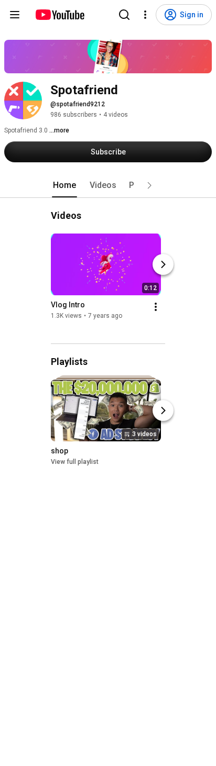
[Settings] (145, 14)
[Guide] (14, 14)
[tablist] (108, 185)
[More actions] (155, 306)
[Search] (124, 14)
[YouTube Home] (59, 14)
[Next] (163, 264)
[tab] (64, 185)
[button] (149, 185)
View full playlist (75, 461)
